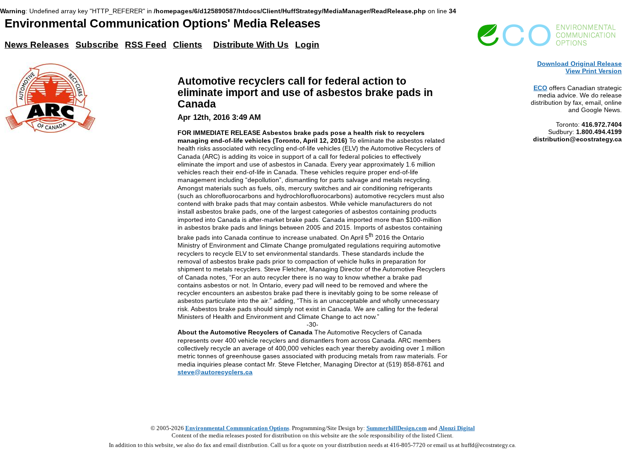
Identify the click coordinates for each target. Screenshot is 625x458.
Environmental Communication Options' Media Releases (162, 23)
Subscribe (97, 44)
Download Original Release (579, 63)
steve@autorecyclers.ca (215, 372)
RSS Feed (146, 44)
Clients (187, 44)
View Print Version (594, 71)
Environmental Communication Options (237, 428)
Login (307, 44)
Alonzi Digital (457, 428)
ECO (540, 88)
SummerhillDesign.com (396, 428)
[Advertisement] (312, 396)
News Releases (37, 44)
